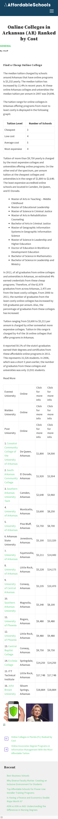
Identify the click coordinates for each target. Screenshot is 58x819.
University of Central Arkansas (10, 588)
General (5, 46)
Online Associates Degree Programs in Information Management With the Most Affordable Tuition (31, 749)
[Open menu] (1, 817)
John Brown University (10, 689)
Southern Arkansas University (10, 606)
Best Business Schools (18, 775)
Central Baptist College (10, 650)
